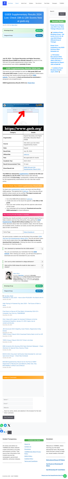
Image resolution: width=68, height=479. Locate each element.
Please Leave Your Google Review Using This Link (53, 475)
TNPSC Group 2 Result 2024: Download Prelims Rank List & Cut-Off (23, 334)
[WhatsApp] (2, 426)
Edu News (10, 3)
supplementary (24, 174)
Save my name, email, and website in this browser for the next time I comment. (22, 412)
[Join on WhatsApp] (65, 476)
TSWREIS (62, 3)
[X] (9, 426)
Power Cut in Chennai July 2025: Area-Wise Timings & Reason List (57, 27)
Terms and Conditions (30, 461)
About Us (27, 444)
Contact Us (27, 446)
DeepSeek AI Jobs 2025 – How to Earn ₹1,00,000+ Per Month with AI (23, 297)
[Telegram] (5, 426)
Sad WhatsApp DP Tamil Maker (55, 469)
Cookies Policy (28, 458)
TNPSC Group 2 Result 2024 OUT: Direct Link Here (18, 340)
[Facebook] (2, 432)
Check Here (31, 83)
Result (17, 3)
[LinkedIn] (5, 432)
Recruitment (39, 3)
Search (52, 11)
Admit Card (23, 3)
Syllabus (31, 3)
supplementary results (18, 189)
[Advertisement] (23, 47)
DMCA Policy (28, 456)
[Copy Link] (10, 432)
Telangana (54, 3)
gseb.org (26, 154)
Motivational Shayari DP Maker (55, 460)
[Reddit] (7, 432)
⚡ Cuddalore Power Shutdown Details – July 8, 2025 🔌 (57, 70)
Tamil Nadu (46, 3)
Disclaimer (27, 449)
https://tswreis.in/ (29, 232)
